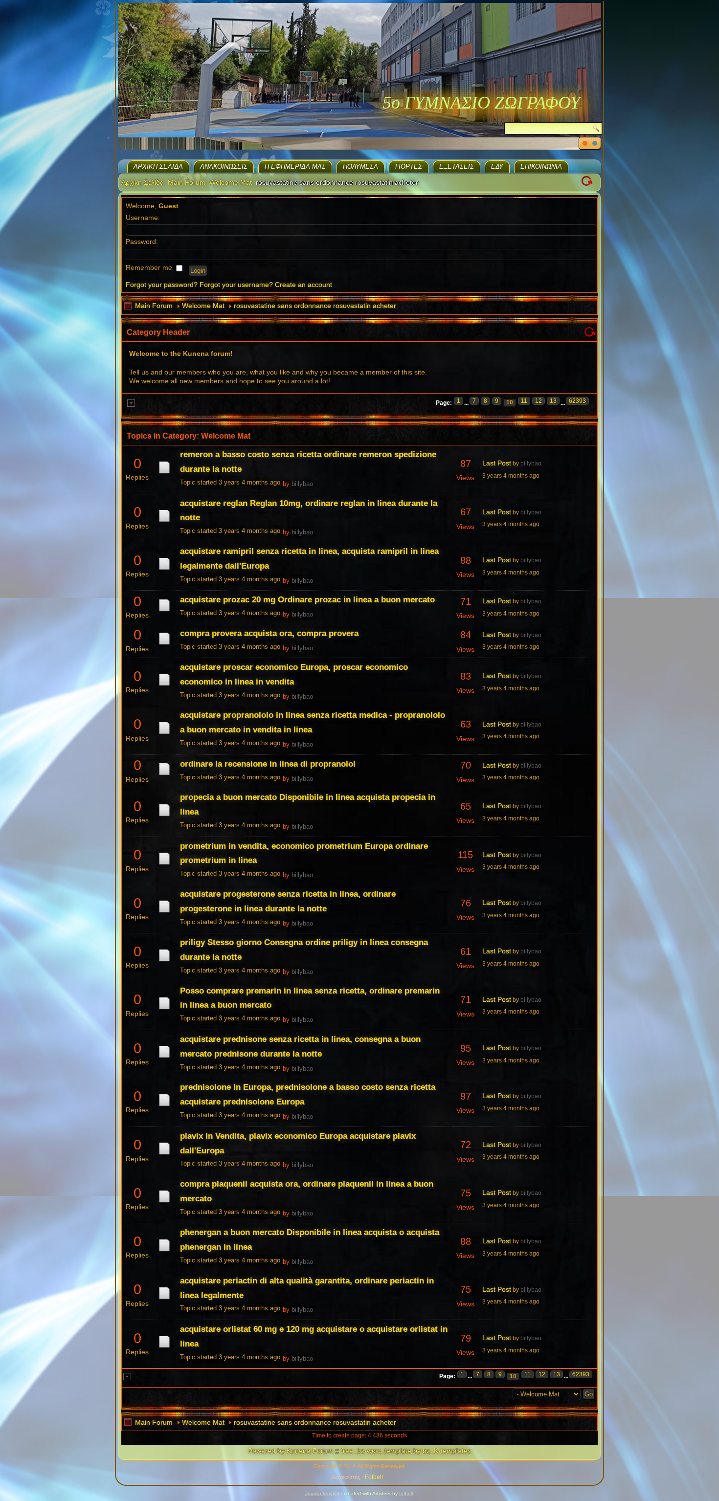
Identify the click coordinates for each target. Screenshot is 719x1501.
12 (538, 400)
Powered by (266, 1451)
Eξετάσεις (456, 166)
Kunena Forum (310, 1451)
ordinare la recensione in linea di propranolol (268, 764)
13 (553, 400)
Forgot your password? (162, 284)
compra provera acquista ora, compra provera (269, 633)
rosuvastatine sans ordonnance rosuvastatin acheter (315, 305)
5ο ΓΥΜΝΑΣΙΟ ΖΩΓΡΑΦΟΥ (481, 102)
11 (524, 400)
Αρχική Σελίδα (158, 166)
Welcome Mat (230, 182)
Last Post (496, 463)
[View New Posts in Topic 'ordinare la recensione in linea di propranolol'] (164, 775)
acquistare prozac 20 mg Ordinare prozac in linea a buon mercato (307, 599)
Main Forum (186, 182)
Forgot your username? (236, 284)
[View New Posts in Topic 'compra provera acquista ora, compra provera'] (164, 644)
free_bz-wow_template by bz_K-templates (406, 1451)
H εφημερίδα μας (295, 166)
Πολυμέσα (360, 166)
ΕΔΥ (497, 166)
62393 (577, 400)
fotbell (406, 1493)
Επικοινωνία (541, 166)
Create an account (303, 284)
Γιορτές (408, 166)
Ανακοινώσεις (223, 166)
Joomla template (323, 1493)
